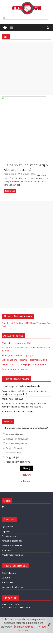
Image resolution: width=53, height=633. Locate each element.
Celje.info (6, 577)
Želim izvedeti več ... (24, 626)
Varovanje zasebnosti (12, 540)
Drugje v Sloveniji (14, 448)
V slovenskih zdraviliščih (17, 438)
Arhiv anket (26, 481)
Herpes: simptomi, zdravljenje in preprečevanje (24, 364)
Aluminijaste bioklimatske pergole (18, 355)
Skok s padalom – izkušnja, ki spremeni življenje (24, 359)
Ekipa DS (6, 531)
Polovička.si (7, 582)
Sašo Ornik (19, 323)
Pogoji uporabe (9, 536)
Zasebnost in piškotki (12, 545)
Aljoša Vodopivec (38, 323)
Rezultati (26, 474)
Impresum (6, 550)
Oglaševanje (7, 526)
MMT (4, 607)
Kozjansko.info (9, 573)
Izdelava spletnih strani (12, 587)
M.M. (27, 323)
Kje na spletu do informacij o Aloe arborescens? (26, 167)
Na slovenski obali (14, 434)
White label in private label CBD (16, 343)
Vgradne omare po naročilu (15, 369)
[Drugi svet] (26, 3)
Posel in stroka (10, 174)
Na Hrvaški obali (13, 452)
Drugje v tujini (12, 457)
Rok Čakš (13, 607)
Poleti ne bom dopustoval (18, 461)
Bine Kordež (7, 323)
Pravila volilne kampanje (13, 554)
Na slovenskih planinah (16, 443)
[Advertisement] (26, 68)
